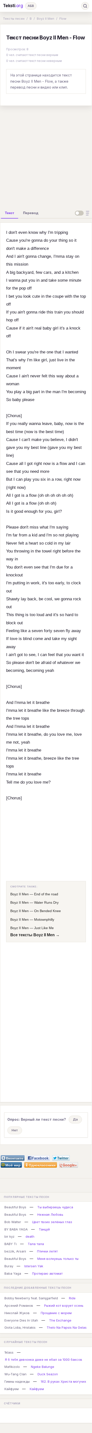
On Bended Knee (47, 911)
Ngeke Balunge (42, 1367)
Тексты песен (14, 18)
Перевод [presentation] (30, 213)
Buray (8, 1266)
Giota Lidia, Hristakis (20, 1327)
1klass (8, 1352)
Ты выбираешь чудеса (55, 1207)
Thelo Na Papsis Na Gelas (67, 1327)
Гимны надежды (17, 1381)
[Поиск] (85, 6)
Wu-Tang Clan (15, 1374)
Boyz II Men (45, 18)
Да (75, 1119)
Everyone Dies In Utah (21, 1320)
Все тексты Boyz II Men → (35, 935)
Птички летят (47, 1251)
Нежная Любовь (50, 1214)
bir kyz (9, 1236)
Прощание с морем (56, 1313)
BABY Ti (10, 1244)
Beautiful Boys (15, 1207)
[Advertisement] (46, 156)
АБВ (31, 6)
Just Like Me (44, 928)
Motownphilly (44, 919)
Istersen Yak (33, 1266)
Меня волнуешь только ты (58, 1259)
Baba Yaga (12, 1273)
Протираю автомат (47, 1273)
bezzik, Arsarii (15, 1251)
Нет (15, 1130)
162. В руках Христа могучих (63, 1381)
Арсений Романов (18, 1305)
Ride (72, 1298)
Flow (62, 18)
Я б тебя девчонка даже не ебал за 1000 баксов (43, 1359)
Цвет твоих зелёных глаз (52, 1222)
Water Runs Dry (46, 902)
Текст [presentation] (9, 213)
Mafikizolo (12, 1367)
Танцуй (44, 1229)
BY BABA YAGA (16, 1229)
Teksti (13, 5)
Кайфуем (11, 1389)
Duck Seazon (48, 1374)
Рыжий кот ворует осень (63, 1305)
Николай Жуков (17, 1313)
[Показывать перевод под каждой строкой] (83, 213)
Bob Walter (12, 1222)
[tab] (9, 213)
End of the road (46, 894)
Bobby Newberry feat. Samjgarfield (31, 1298)
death (30, 1236)
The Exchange (60, 1320)
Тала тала (36, 1244)
